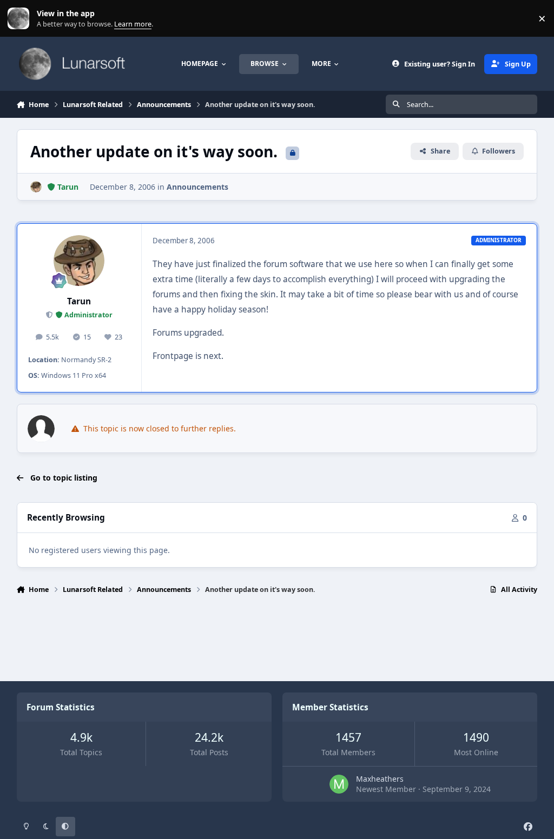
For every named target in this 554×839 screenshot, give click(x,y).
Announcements (197, 187)
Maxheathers (380, 779)
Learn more (21, 19)
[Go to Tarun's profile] (36, 186)
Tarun (79, 301)
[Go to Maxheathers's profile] (338, 784)
